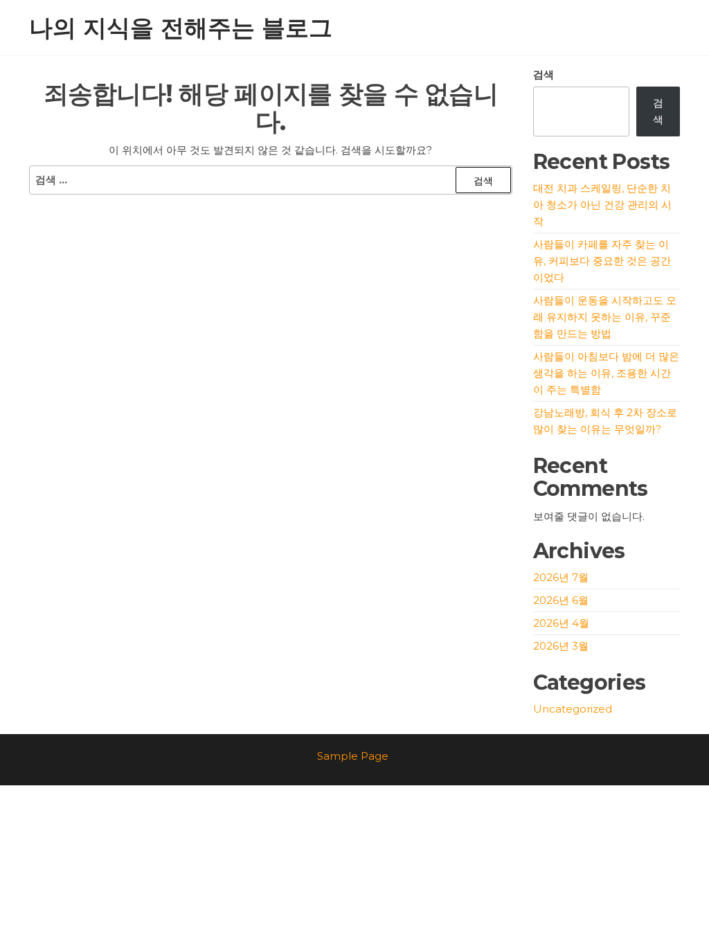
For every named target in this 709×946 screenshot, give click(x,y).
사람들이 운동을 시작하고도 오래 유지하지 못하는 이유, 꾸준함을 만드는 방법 (604, 317)
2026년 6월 (561, 600)
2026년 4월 (561, 623)
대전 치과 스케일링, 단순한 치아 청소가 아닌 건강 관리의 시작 (602, 204)
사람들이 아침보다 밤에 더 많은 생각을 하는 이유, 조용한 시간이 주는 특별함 (606, 373)
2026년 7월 (561, 577)
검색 (543, 74)
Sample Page (352, 755)
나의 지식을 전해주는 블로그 (180, 27)
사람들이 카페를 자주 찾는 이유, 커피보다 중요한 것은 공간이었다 (602, 261)
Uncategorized (572, 708)
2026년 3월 (561, 645)
